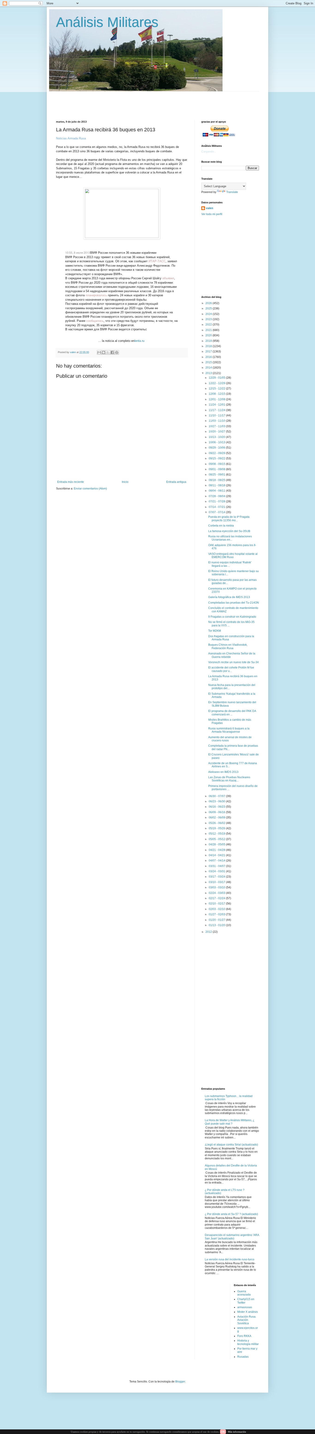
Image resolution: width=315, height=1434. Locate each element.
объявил (168, 278)
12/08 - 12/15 (217, 393)
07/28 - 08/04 (217, 496)
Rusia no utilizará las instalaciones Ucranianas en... (230, 538)
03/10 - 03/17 (217, 882)
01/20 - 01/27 (217, 919)
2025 (209, 308)
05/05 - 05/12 (217, 839)
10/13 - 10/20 (217, 437)
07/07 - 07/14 (217, 512)
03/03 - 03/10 (217, 887)
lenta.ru (139, 341)
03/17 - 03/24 (217, 876)
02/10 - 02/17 (217, 903)
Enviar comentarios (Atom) (90, 488)
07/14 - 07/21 (217, 507)
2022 (209, 324)
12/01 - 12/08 (217, 399)
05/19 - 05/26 (217, 828)
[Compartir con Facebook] (112, 352)
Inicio (125, 482)
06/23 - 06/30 (217, 801)
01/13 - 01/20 (217, 925)
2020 (209, 335)
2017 (209, 351)
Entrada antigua (176, 482)
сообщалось (95, 321)
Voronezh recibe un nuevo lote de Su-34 (233, 662)
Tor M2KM (214, 630)
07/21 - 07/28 (217, 501)
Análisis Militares (107, 22)
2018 (209, 346)
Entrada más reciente (70, 482)
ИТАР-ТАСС (157, 261)
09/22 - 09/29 (217, 453)
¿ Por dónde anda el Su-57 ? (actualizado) (231, 1214)
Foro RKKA (244, 1336)
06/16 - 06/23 (217, 806)
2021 (209, 330)
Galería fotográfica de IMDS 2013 (229, 597)
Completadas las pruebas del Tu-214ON (233, 602)
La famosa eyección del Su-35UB (229, 531)
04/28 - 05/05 (217, 844)
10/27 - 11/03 (217, 426)
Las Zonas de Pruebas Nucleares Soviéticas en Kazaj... (229, 779)
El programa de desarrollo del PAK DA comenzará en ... (232, 712)
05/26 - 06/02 (217, 823)
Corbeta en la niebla (221, 525)
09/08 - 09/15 (217, 464)
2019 (209, 341)
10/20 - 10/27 (217, 431)
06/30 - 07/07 (217, 796)
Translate (232, 192)
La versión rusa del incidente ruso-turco (229, 1259)
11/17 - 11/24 (217, 410)
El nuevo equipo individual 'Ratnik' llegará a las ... (229, 564)
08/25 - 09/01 (217, 474)
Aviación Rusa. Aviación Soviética (246, 1320)
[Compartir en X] (108, 352)
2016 (209, 357)
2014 (209, 367)
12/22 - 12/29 (217, 383)
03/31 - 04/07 (217, 866)
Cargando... (208, 151)
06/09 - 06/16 (217, 812)
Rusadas (243, 1356)
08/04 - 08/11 (217, 490)
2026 (209, 303)
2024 (209, 314)
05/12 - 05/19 (217, 833)
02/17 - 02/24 (217, 898)
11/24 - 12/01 (217, 404)
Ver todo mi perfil (211, 214)
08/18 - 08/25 (217, 480)
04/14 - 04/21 (217, 855)
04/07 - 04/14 (217, 860)
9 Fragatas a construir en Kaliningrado (232, 616)
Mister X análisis (247, 1311)
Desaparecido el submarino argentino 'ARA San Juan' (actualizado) (232, 1236)
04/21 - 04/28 (217, 850)
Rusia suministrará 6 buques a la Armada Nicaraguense (229, 730)
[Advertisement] (168, 102)
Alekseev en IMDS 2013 (223, 772)
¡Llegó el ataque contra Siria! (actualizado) (231, 1144)
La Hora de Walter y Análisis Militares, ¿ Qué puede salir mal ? (229, 1122)
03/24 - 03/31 (217, 871)
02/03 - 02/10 (217, 909)
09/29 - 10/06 (217, 447)
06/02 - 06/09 (217, 817)
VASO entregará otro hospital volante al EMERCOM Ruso (233, 555)
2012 (209, 931)
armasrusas (244, 1307)
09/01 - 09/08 (217, 469)
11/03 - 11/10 (217, 420)
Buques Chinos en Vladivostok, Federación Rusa (227, 646)
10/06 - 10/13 (217, 442)
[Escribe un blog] (103, 352)
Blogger (180, 1381)
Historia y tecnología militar (248, 1342)
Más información (237, 1431)
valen (209, 208)
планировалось (96, 295)
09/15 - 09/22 (217, 458)
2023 (209, 319)
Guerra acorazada (244, 1293)
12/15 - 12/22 (217, 388)
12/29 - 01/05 (217, 377)
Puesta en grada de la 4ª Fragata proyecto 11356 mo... (229, 518)
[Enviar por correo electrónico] (99, 352)
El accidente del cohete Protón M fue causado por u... (231, 669)
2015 (209, 362)
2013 (209, 373)
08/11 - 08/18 (217, 485)
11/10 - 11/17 (217, 415)
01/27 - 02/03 (217, 914)
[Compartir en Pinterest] (116, 352)
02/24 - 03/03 (217, 893)
